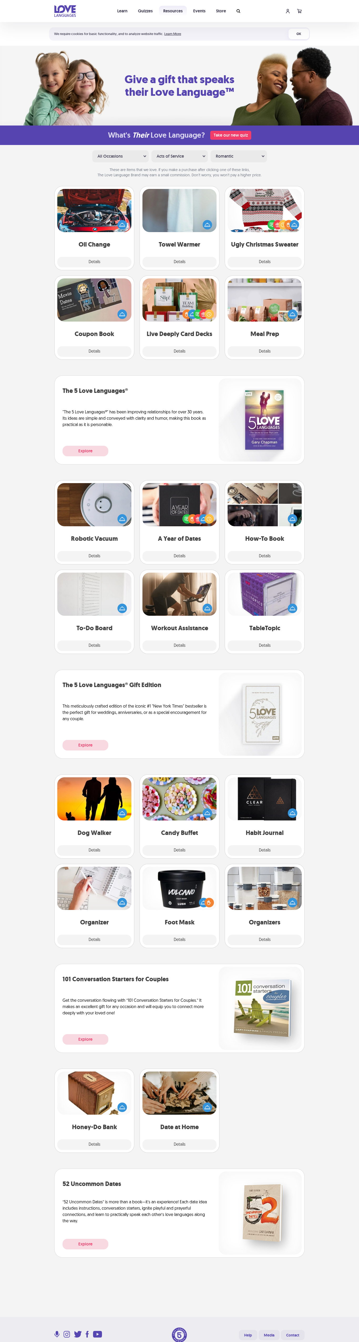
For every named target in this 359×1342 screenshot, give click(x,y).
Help (248, 1335)
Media (269, 1335)
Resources (173, 11)
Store (221, 11)
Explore (85, 451)
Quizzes (145, 11)
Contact (292, 1335)
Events (199, 11)
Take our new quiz (231, 135)
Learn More (172, 34)
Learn (122, 11)
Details (94, 262)
